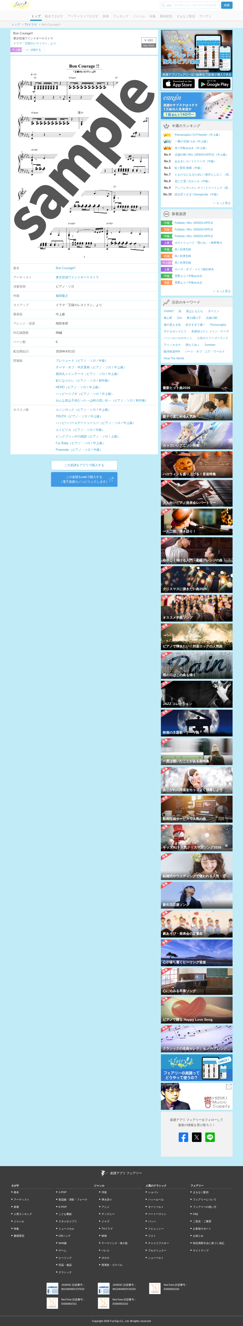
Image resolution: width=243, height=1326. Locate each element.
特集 (153, 16)
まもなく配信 (186, 16)
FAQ (195, 1214)
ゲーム (62, 1250)
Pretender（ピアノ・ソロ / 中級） (79, 449)
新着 (106, 16)
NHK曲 (63, 1243)
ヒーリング (65, 1257)
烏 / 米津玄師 (183, 249)
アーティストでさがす (83, 16)
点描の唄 (211, 318)
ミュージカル (66, 1228)
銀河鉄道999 (172, 351)
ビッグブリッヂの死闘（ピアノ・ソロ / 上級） (88, 436)
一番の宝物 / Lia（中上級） (192, 141)
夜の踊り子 (194, 318)
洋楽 (104, 1192)
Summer (210, 345)
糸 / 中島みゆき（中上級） (191, 148)
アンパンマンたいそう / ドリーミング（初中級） (204, 187)
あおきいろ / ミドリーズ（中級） (196, 161)
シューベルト (156, 1257)
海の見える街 (172, 324)
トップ (36, 16)
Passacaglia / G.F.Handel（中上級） (198, 134)
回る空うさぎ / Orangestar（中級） (197, 194)
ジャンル (139, 16)
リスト (152, 1235)
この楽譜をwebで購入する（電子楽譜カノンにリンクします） (84, 479)
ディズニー (108, 1214)
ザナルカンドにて (175, 331)
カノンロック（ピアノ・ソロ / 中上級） (83, 409)
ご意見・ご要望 (202, 1221)
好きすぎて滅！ (196, 324)
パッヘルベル (156, 1199)
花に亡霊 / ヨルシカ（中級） (193, 181)
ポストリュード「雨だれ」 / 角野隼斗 (198, 242)
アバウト (205, 16)
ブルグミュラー (157, 1250)
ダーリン (213, 311)
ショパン (153, 1192)
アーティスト (21, 1199)
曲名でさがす (54, 16)
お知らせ (198, 1235)
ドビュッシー (156, 1228)
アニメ (105, 1206)
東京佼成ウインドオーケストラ (77, 277)
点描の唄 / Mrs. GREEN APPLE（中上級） (202, 154)
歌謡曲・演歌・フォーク (73, 1199)
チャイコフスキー (158, 1243)
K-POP (63, 1206)
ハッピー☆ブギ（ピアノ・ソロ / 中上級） (85, 394)
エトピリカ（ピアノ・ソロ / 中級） (80, 430)
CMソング (64, 1235)
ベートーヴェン (157, 1214)
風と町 (168, 318)
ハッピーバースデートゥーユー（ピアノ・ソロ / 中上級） (96, 423)
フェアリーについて (204, 1199)
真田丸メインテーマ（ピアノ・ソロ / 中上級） (88, 374)
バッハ (152, 1221)
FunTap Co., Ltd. (119, 1321)
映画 (104, 1235)
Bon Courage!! (65, 268)
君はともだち (194, 311)
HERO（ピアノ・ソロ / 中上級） (78, 387)
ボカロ (105, 1257)
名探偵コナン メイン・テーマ (210, 331)
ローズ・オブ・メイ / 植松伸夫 (194, 269)
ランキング (121, 16)
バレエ (105, 1250)
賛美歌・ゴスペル (112, 1264)
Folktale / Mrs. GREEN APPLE (194, 223)
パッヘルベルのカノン (178, 338)
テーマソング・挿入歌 (115, 1243)
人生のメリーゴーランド (212, 338)
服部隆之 (62, 296)
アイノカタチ (172, 345)
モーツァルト (156, 1206)
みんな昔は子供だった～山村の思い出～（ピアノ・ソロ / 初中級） (102, 400)
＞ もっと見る (222, 203)
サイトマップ (201, 1250)
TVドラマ (31, 24)
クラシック (65, 1272)
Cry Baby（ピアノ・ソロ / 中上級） (80, 443)
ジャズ (105, 1221)
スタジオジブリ (68, 1221)
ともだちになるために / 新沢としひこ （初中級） (204, 174)
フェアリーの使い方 (204, 1206)
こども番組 (65, 1214)
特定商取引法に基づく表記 (208, 1243)
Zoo (179, 318)
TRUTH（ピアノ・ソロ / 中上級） (79, 416)
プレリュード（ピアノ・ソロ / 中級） (82, 360)
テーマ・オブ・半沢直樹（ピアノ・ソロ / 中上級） (91, 367)
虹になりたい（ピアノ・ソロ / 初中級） (83, 380)
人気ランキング (23, 1214)
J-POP (62, 1192)
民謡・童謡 (65, 1264)
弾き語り (107, 1199)
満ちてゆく (193, 345)
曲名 (16, 1192)
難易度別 (166, 16)
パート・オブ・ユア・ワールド (205, 351)
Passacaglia (218, 324)
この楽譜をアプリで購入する (84, 465)
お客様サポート (202, 1228)
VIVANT (169, 311)
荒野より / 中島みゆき (188, 276)
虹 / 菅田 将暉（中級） (189, 168)
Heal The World (174, 358)
